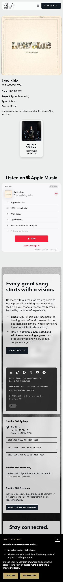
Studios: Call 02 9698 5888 (23, 440)
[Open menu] (38, 5)
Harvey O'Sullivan (31, 146)
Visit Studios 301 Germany (22, 507)
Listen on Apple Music (31, 177)
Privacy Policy (15, 378)
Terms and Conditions (32, 378)
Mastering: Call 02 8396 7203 (24, 447)
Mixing (10, 575)
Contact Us (51, 5)
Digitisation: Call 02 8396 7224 (26, 455)
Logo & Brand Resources (19, 381)
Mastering (29, 575)
